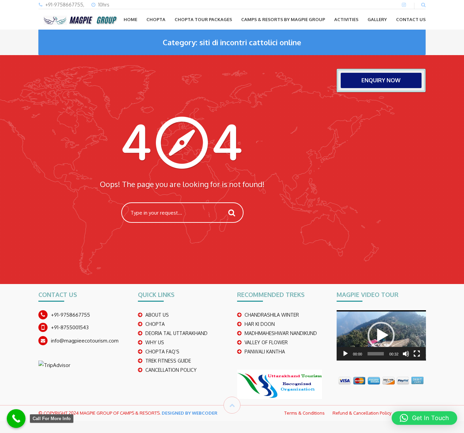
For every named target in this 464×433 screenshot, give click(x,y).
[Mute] (406, 353)
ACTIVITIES (346, 19)
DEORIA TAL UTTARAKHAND (176, 333)
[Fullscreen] (416, 353)
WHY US (154, 342)
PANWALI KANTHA (265, 351)
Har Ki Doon (260, 324)
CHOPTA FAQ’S (162, 351)
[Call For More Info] (16, 418)
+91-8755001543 (70, 327)
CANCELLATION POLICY (171, 370)
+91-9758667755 (70, 315)
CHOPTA (155, 19)
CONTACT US (411, 19)
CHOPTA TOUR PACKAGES (203, 19)
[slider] (376, 353)
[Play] (345, 353)
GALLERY (377, 19)
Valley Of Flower (266, 342)
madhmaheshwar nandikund (281, 333)
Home (130, 19)
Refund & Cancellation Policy (362, 413)
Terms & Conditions (304, 413)
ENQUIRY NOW (380, 80)
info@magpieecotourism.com (85, 340)
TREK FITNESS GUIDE (168, 361)
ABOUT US (157, 315)
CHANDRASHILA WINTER (272, 315)
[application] (381, 335)
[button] (381, 335)
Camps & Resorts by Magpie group (283, 19)
